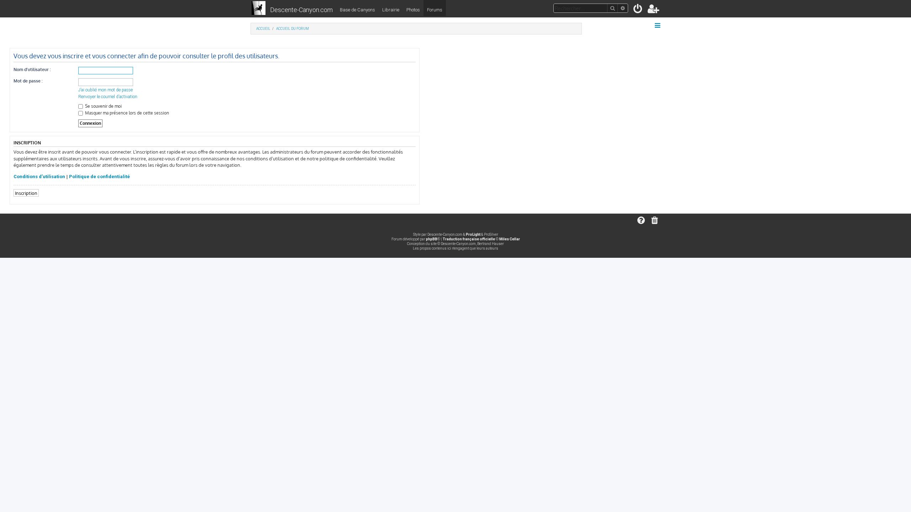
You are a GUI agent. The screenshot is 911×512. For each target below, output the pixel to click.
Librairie (390, 9)
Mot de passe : (28, 81)
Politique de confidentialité (99, 176)
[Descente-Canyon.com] (259, 8)
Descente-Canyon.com (301, 10)
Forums (434, 9)
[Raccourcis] (658, 25)
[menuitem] (638, 10)
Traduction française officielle (469, 239)
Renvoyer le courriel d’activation (107, 96)
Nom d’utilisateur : (32, 69)
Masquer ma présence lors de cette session (126, 113)
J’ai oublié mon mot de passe (105, 89)
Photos (413, 9)
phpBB (431, 239)
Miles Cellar (509, 239)
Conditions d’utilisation (39, 176)
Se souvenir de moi (103, 106)
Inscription (26, 193)
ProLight (473, 234)
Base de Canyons (357, 9)
